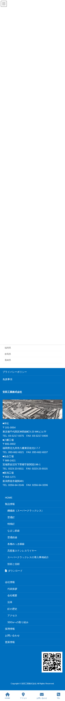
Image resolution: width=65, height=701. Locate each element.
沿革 (9, 602)
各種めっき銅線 (15, 544)
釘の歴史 (12, 609)
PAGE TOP (59, 685)
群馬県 (8, 354)
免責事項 (7, 379)
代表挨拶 (12, 588)
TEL (58, 698)
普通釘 (11, 517)
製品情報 (10, 504)
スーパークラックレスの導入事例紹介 (28, 557)
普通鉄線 (12, 537)
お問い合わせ (12, 635)
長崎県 (8, 360)
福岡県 (8, 348)
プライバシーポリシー (15, 371)
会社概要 (12, 595)
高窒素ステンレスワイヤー (22, 550)
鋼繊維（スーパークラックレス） (25, 510)
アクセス (12, 615)
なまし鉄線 (13, 530)
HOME (8, 497)
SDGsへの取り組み (17, 622)
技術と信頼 (13, 564)
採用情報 (10, 628)
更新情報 (10, 642)
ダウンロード (15, 570)
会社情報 (10, 582)
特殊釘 (11, 524)
